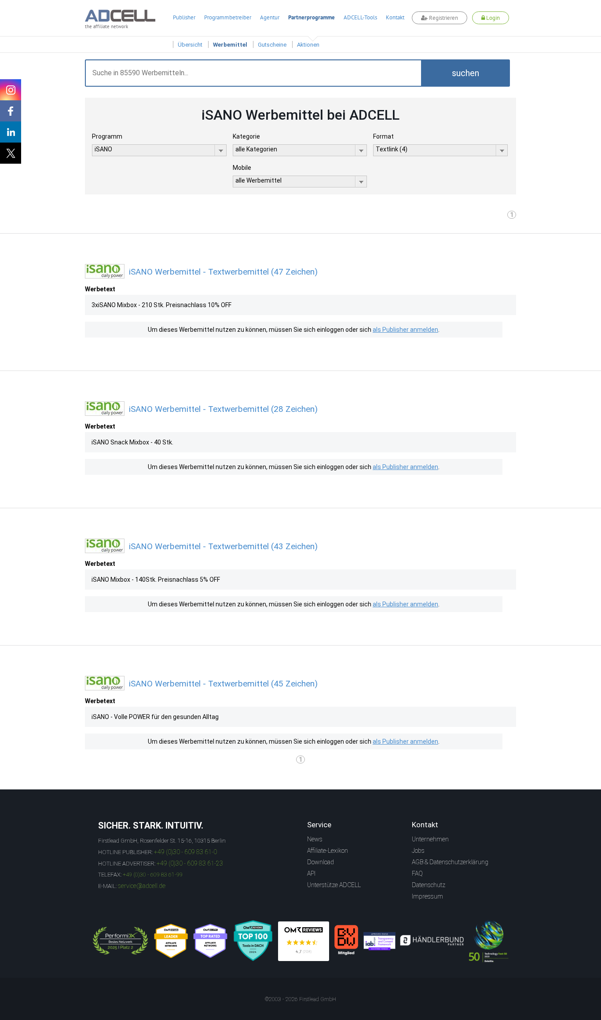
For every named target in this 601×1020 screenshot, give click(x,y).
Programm (107, 136)
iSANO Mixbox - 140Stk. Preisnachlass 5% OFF (156, 579)
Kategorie (246, 136)
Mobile (242, 167)
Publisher (184, 17)
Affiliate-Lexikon (327, 850)
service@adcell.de (141, 885)
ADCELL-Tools (360, 17)
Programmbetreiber (227, 17)
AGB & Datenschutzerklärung (450, 862)
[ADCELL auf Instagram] (10, 89)
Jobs (418, 850)
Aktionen (308, 44)
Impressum (427, 896)
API (311, 873)
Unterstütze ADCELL (334, 884)
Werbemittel (230, 44)
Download (320, 862)
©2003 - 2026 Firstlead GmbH (300, 999)
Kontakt (395, 17)
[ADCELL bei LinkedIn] (10, 132)
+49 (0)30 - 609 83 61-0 (185, 851)
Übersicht (190, 44)
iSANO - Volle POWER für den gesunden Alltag (155, 716)
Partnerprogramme (311, 17)
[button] (465, 73)
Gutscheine (272, 44)
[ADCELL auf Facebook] (10, 110)
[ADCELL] (303, 941)
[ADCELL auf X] (10, 153)
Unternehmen (430, 839)
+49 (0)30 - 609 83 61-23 (190, 863)
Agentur (269, 17)
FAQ (417, 873)
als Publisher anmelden (405, 329)
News (314, 839)
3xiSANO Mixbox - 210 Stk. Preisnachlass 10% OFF (161, 304)
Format (383, 136)
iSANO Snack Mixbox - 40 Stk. (132, 442)
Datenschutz (428, 884)
